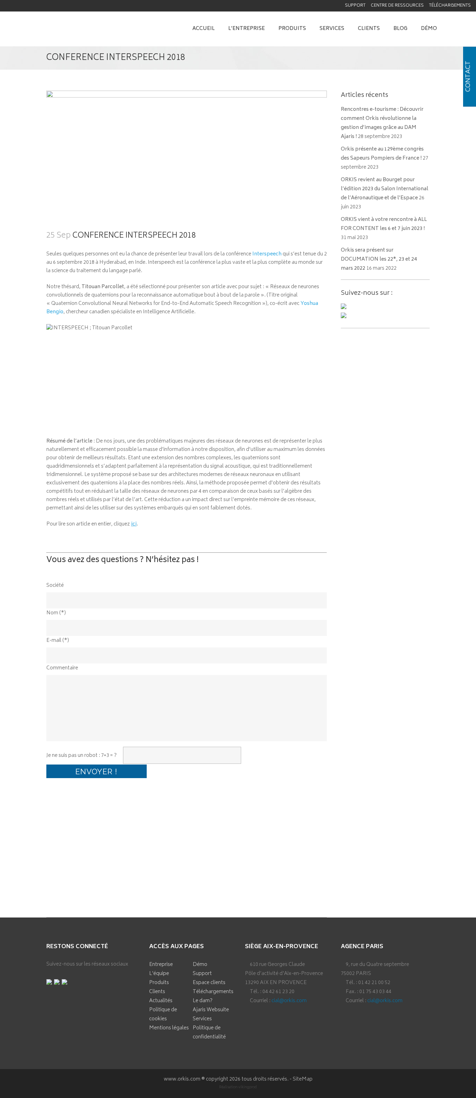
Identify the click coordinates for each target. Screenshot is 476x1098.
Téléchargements (450, 5)
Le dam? (203, 1001)
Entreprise (161, 964)
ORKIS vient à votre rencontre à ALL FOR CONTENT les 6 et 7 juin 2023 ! (384, 224)
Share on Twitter (72, 885)
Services (202, 1019)
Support (355, 5)
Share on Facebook (54, 885)
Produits (159, 982)
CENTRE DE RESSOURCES (397, 5)
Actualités (160, 1001)
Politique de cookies (163, 1014)
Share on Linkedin (91, 885)
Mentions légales (169, 1028)
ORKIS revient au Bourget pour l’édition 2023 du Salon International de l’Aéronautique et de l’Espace (384, 189)
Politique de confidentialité (209, 1033)
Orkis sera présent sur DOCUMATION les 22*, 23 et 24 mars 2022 (379, 259)
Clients (157, 992)
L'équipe (159, 973)
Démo (200, 964)
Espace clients (209, 982)
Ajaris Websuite (211, 1010)
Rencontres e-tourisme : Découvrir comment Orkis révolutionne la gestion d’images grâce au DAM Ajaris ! (382, 123)
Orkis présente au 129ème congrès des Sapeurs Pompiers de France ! (382, 154)
